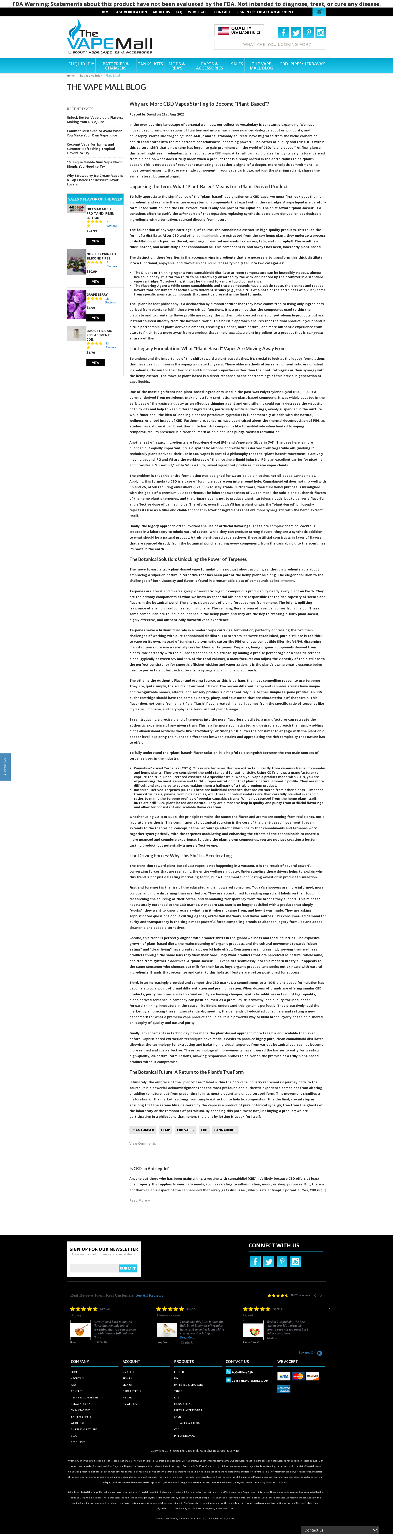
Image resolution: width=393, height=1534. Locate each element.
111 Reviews (110, 300)
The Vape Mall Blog (90, 75)
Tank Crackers (81, 1410)
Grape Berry (97, 294)
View (95, 241)
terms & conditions (84, 1397)
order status (132, 1391)
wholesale (198, 12)
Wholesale (78, 1423)
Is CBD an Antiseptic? (149, 1168)
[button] (316, 1295)
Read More (113, 1337)
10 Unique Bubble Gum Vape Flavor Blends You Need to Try (95, 164)
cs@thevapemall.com (250, 1380)
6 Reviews (112, 223)
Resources (78, 1442)
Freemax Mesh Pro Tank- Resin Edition (100, 213)
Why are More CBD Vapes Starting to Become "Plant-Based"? (199, 104)
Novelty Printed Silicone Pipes (101, 256)
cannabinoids (208, 235)
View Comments (142, 1143)
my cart (128, 1397)
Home (71, 75)
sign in (127, 1378)
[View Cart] (319, 12)
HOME (106, 12)
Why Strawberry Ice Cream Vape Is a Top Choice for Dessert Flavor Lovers (95, 179)
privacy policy (81, 1404)
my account (131, 1372)
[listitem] (117, 1328)
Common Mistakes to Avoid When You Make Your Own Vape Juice (94, 133)
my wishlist (131, 1404)
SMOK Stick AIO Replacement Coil (99, 334)
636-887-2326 (242, 1372)
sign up (128, 1384)
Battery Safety (81, 1416)
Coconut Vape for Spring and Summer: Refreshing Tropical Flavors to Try (91, 148)
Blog (74, 1435)
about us (161, 12)
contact (222, 12)
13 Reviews (111, 345)
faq (179, 12)
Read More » (139, 1200)
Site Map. (233, 1450)
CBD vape (222, 153)
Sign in (243, 12)
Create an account (275, 12)
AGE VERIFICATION (131, 12)
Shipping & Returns (84, 1429)
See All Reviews (149, 1295)
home (74, 1372)
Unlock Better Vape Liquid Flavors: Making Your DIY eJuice (95, 119)
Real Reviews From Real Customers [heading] (102, 1295)
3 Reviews (112, 264)
